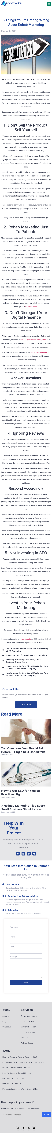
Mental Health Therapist (11, 1084)
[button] (49, 4)
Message (13, 956)
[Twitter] (18, 853)
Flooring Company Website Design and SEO (19, 1057)
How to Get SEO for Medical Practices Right (21, 792)
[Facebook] (34, 853)
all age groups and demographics (34, 340)
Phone (12, 937)
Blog (4, 1021)
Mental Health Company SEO (13, 1078)
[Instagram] (29, 853)
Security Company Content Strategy (16, 1073)
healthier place (31, 307)
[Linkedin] (23, 853)
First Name (14, 927)
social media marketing (40, 352)
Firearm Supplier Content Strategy (16, 1068)
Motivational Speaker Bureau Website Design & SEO (23, 1062)
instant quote (26, 639)
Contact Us (6, 1027)
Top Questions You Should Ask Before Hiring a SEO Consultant (23, 750)
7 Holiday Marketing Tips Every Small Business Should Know (23, 807)
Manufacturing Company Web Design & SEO (20, 1089)
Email (12, 947)
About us (5, 1016)
